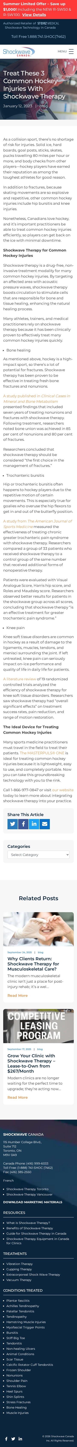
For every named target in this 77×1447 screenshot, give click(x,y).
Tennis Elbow (16, 1386)
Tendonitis (14, 1343)
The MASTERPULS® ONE (42, 753)
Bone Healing (16, 1407)
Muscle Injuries (17, 1413)
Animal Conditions (20, 1354)
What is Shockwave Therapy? (28, 1223)
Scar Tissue (14, 1359)
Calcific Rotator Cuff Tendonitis (29, 1365)
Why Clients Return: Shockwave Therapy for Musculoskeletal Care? (33, 964)
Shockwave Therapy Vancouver (29, 1194)
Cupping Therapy (19, 1269)
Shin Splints (15, 1397)
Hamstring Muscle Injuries (26, 1322)
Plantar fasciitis (18, 1301)
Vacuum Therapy (18, 1280)
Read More (17, 995)
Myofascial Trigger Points (25, 1327)
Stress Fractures (18, 1402)
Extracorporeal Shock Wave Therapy (33, 1274)
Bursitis (12, 1333)
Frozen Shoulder (18, 1370)
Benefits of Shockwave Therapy (29, 1228)
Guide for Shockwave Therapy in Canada (36, 1233)
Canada (23, 1134)
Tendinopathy (16, 1317)
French (8, 1180)
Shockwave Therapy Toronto (27, 1189)
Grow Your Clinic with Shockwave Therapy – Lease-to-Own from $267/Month (31, 1063)
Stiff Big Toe (15, 1338)
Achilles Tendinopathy (22, 1306)
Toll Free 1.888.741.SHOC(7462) (38, 36)
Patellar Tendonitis (20, 1311)
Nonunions (14, 1375)
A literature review (19, 679)
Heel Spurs (14, 1391)
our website (63, 790)
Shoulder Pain (16, 1381)
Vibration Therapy (19, 1264)
